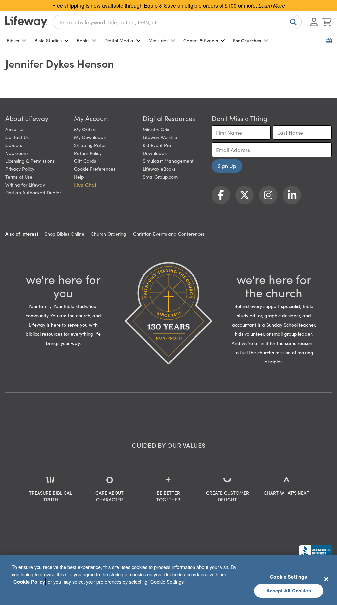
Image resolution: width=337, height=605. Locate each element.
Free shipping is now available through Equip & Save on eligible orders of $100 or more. (168, 5)
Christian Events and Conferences (169, 233)
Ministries (158, 40)
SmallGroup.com (160, 176)
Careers (13, 145)
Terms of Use (18, 176)
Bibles (13, 40)
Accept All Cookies (288, 590)
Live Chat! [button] (86, 184)
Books (83, 40)
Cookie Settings (288, 576)
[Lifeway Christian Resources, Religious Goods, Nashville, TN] (315, 551)
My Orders (85, 129)
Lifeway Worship (160, 137)
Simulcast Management (168, 161)
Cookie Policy (29, 581)
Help (79, 176)
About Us (14, 129)
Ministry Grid (156, 129)
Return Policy (88, 153)
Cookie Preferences (94, 168)
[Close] (326, 579)
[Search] (292, 22)
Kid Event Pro (157, 145)
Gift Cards (85, 161)
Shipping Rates (90, 145)
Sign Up (227, 165)
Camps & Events (200, 40)
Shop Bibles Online (64, 233)
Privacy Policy (19, 168)
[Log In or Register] (314, 22)
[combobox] (177, 22)
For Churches (247, 40)
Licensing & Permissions (30, 161)
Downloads (155, 153)
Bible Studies (48, 40)
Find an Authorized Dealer (33, 192)
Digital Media (118, 40)
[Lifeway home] (26, 22)
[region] (168, 580)
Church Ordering (108, 233)
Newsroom (16, 153)
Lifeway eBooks (159, 168)
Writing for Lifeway (25, 184)
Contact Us (17, 137)
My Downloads (90, 137)
